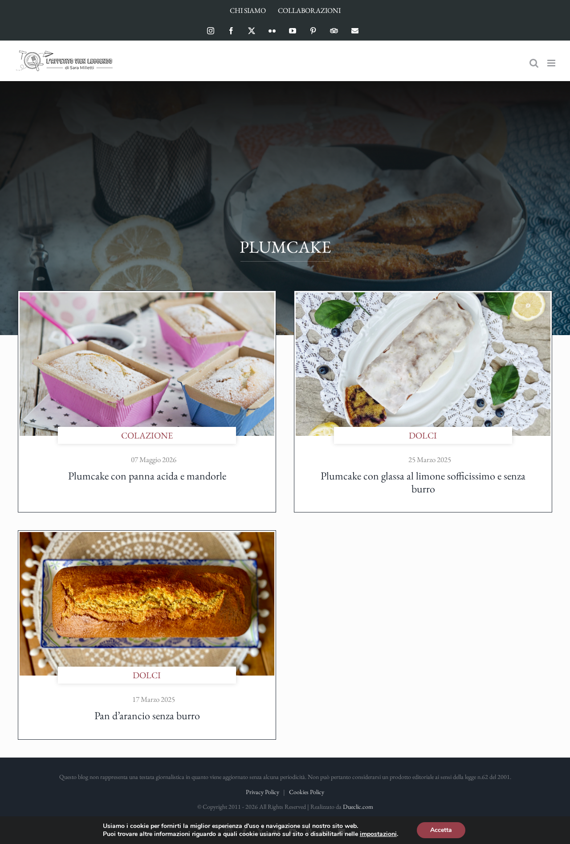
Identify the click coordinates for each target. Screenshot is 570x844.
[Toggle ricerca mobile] (533, 63)
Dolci (423, 435)
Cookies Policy (306, 792)
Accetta (441, 830)
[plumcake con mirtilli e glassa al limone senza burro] (423, 297)
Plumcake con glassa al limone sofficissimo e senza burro (423, 482)
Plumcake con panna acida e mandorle (147, 476)
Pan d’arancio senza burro (147, 715)
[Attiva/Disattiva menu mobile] (552, 63)
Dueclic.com (358, 807)
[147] (147, 297)
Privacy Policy (262, 792)
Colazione (147, 435)
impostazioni (378, 834)
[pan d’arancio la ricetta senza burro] (147, 536)
